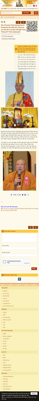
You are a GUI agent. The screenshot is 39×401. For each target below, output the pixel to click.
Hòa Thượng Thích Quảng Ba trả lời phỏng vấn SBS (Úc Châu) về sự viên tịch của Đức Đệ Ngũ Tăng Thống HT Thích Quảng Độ (27, 59)
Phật (4, 355)
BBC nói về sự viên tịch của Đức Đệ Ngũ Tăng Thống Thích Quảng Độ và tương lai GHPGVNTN (27, 57)
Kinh (4, 322)
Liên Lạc (5, 298)
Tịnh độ (4, 312)
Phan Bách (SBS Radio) (8, 39)
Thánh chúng (6, 360)
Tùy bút (4, 341)
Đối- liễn (5, 346)
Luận (4, 327)
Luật (4, 324)
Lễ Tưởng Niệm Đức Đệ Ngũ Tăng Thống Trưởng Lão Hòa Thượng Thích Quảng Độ (27, 61)
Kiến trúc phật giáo (7, 336)
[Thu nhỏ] (2, 22)
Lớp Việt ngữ (6, 300)
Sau (23, 22)
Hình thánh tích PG (7, 386)
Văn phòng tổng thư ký (8, 376)
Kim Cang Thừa (6, 317)
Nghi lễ (4, 333)
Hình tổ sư (5, 384)
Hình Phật (5, 379)
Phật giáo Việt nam (7, 365)
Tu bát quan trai (6, 303)
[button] (36, 12)
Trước (18, 22)
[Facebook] (19, 280)
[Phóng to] (4, 22)
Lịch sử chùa (6, 293)
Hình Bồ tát (5, 381)
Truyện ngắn (6, 338)
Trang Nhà (4, 288)
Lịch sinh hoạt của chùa (8, 305)
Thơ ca (4, 343)
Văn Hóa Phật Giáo (7, 330)
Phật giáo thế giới (7, 367)
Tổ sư (4, 362)
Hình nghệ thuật (6, 389)
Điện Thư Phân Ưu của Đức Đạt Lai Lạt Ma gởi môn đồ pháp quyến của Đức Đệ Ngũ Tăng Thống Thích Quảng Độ (27, 66)
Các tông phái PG (7, 370)
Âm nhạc (5, 348)
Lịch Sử (4, 352)
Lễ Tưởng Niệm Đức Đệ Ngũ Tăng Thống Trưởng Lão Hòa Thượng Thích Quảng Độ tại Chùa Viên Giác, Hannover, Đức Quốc (27, 64)
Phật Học (4, 309)
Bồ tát (4, 357)
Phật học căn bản (7, 319)
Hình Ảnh (4, 373)
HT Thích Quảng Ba (7, 36)
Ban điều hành (6, 295)
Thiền (4, 314)
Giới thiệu (5, 291)
